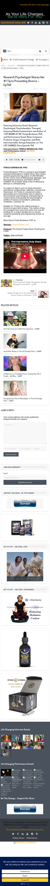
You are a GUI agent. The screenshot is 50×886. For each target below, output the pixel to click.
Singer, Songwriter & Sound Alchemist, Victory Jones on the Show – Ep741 (22, 294)
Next (32, 291)
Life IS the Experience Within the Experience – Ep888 (21, 329)
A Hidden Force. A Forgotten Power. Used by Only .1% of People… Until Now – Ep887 (22, 375)
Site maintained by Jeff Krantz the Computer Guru (25, 829)
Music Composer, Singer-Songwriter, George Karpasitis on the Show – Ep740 (29, 283)
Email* (6, 473)
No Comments (8, 89)
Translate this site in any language (34, 5)
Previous (19, 280)
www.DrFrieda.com (20, 225)
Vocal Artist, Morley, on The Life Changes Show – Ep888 (22, 351)
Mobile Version (32, 838)
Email (44, 89)
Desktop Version (19, 838)
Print (37, 89)
